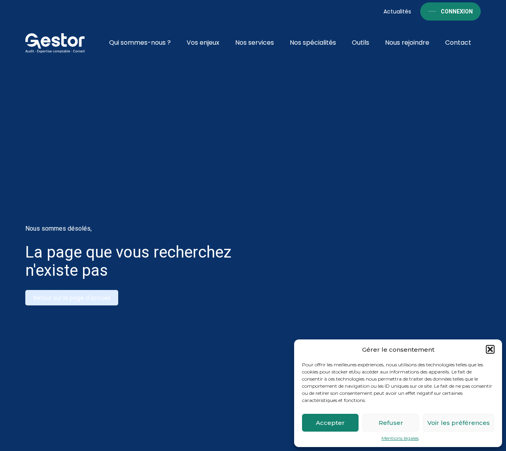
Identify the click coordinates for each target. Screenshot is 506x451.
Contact (458, 42)
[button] (490, 349)
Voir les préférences (458, 422)
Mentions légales (400, 438)
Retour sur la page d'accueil (72, 298)
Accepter (330, 422)
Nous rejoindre (407, 42)
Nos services (254, 42)
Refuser (391, 422)
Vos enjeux (203, 42)
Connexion (457, 11)
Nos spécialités (313, 42)
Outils (360, 42)
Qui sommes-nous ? (140, 42)
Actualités (397, 11)
